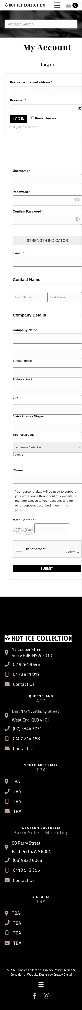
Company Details (29, 315)
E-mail (18, 253)
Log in (19, 119)
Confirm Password (28, 211)
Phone (18, 470)
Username (21, 170)
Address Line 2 (22, 379)
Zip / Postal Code (23, 434)
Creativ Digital (63, 974)
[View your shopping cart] (69, 5)
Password (21, 192)
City (15, 397)
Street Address (23, 360)
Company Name (25, 330)
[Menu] (41, 984)
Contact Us (23, 684)
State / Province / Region (28, 416)
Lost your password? (23, 126)
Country (18, 454)
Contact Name (26, 279)
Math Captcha (24, 520)
